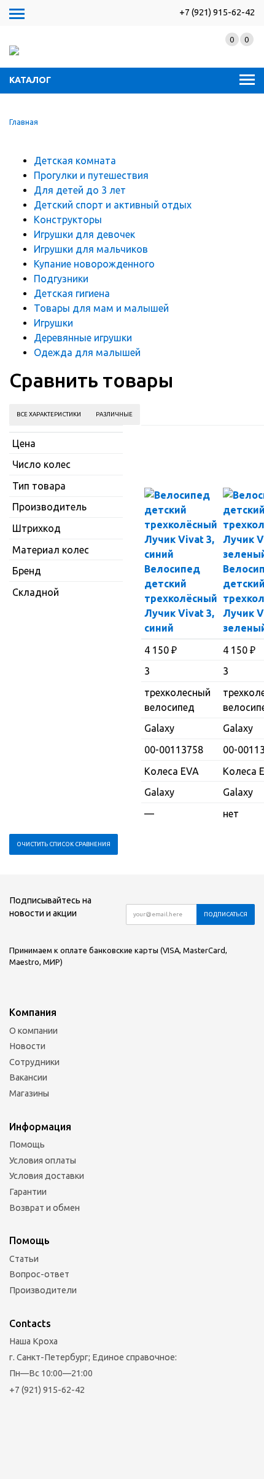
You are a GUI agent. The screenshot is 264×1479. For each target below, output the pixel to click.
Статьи (24, 1259)
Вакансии (28, 1077)
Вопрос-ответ (39, 1274)
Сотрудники (34, 1062)
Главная (23, 121)
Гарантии (28, 1192)
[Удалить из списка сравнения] (181, 627)
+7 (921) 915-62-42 (217, 12)
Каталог (30, 80)
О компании (33, 1031)
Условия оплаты (42, 1160)
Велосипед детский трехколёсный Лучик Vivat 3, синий (180, 598)
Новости (27, 1046)
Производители (43, 1290)
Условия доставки (46, 1176)
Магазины (29, 1093)
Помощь (27, 1144)
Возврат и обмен (44, 1208)
